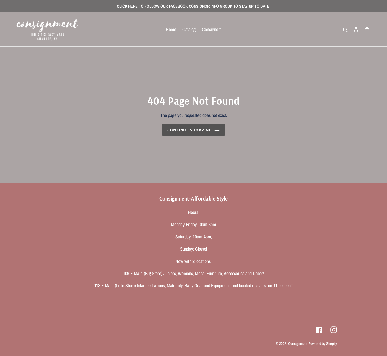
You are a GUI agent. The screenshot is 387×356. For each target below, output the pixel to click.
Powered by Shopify (322, 343)
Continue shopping (189, 130)
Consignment (297, 343)
